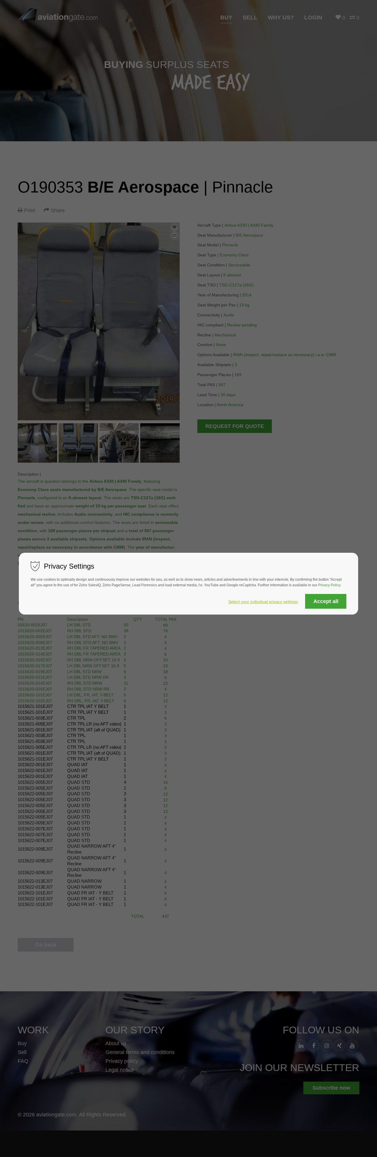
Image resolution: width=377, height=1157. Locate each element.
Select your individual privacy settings (263, 601)
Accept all (325, 601)
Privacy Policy (329, 585)
